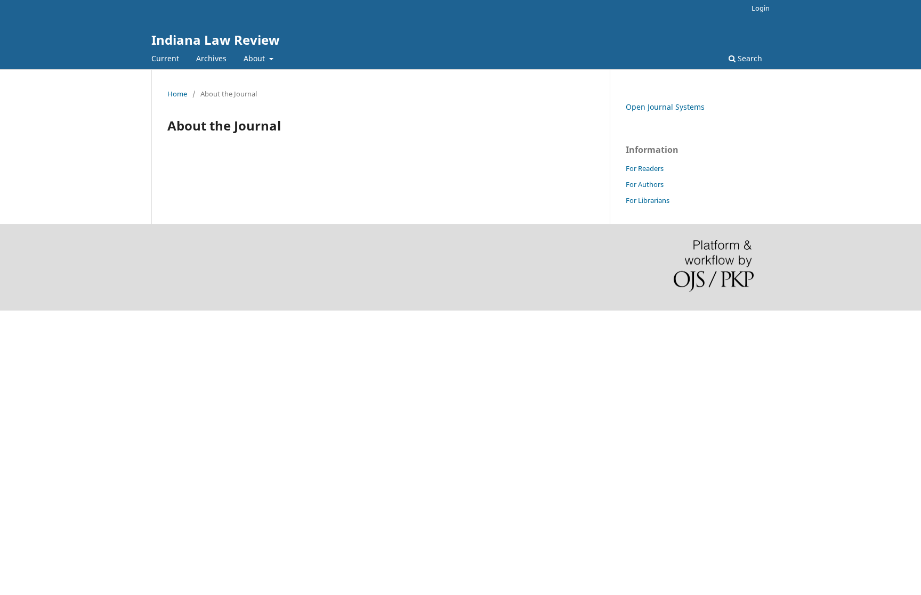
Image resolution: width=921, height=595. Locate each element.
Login (761, 8)
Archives (211, 58)
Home (177, 94)
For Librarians (647, 200)
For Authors (645, 184)
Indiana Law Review (215, 39)
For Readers (645, 168)
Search (749, 58)
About (255, 58)
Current (165, 58)
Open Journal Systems (665, 107)
